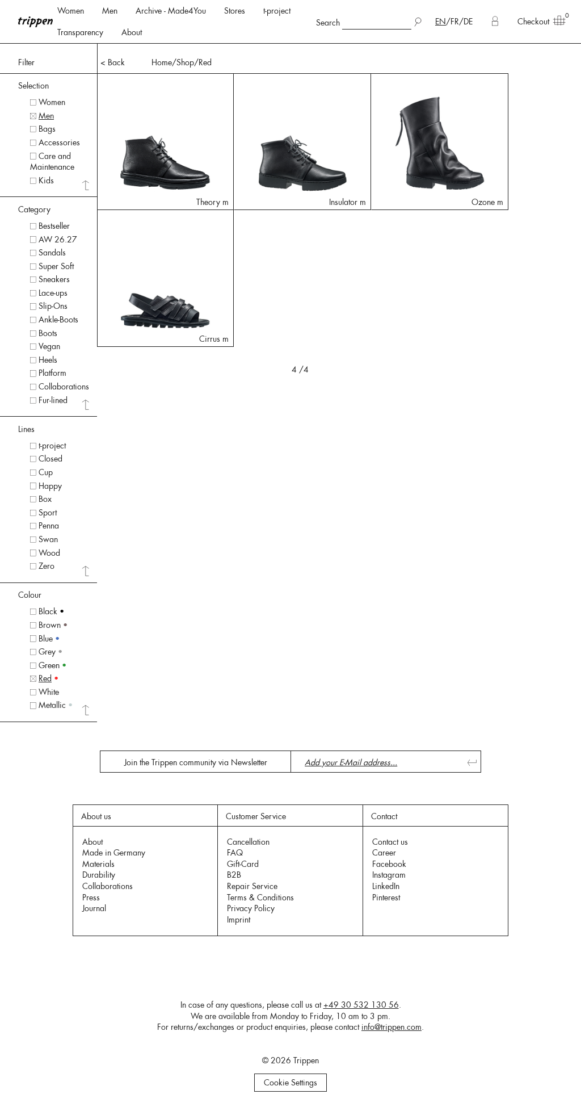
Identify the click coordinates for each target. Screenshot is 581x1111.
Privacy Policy (251, 908)
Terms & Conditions (260, 897)
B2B (234, 875)
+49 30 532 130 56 (361, 1005)
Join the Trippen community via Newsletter (195, 762)
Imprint (238, 920)
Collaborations (107, 886)
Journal (94, 908)
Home (161, 62)
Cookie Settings (290, 1083)
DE (468, 21)
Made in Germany (113, 853)
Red (205, 62)
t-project (276, 11)
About (131, 32)
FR (455, 21)
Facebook (389, 864)
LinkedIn (385, 886)
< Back (112, 62)
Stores (234, 11)
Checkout (533, 21)
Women (70, 11)
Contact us (390, 842)
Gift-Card (243, 864)
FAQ (235, 853)
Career (384, 853)
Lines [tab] (26, 429)
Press (91, 897)
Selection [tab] (33, 86)
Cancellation (248, 842)
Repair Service (252, 886)
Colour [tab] (29, 595)
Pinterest (386, 897)
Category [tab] (34, 209)
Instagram (389, 875)
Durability (98, 875)
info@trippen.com (391, 1027)
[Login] (495, 21)
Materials (98, 864)
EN (440, 21)
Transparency (80, 32)
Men (109, 11)
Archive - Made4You (171, 11)
